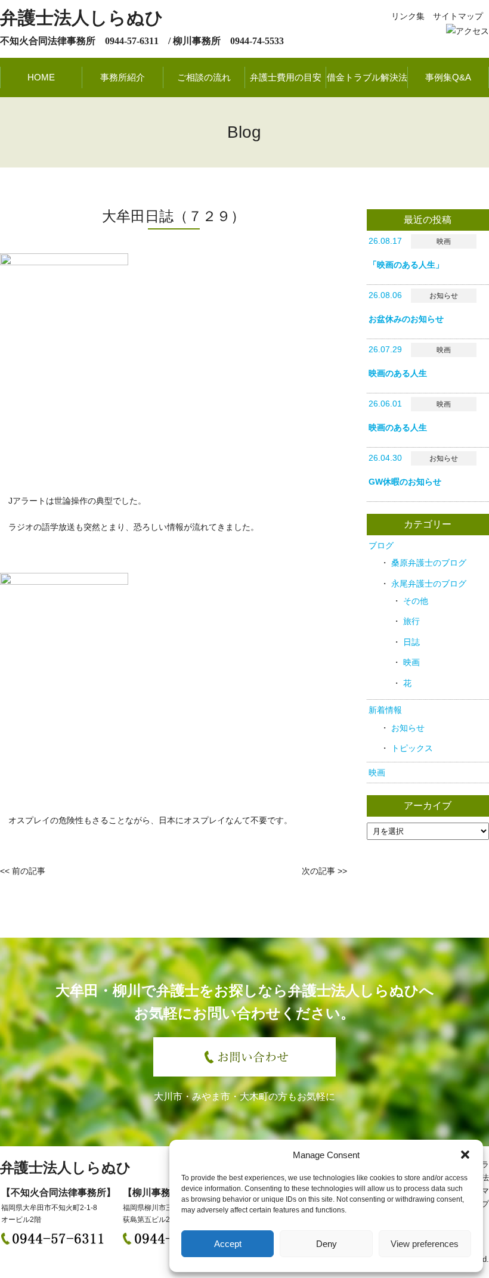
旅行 (411, 621)
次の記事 (318, 871)
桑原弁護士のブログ (428, 562)
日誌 (411, 642)
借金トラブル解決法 (367, 77)
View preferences (425, 1244)
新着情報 (385, 710)
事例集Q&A (448, 77)
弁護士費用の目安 (285, 77)
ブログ (381, 545)
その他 (415, 601)
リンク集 (408, 16)
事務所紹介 (122, 77)
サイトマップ (458, 16)
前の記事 (28, 871)
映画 (411, 662)
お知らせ (408, 728)
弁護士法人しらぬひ (81, 17)
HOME (41, 77)
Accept (228, 1244)
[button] (465, 1155)
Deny (326, 1244)
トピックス (412, 748)
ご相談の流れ (204, 77)
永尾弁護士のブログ (428, 583)
